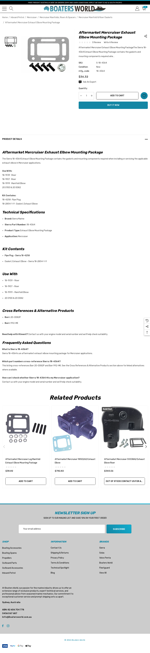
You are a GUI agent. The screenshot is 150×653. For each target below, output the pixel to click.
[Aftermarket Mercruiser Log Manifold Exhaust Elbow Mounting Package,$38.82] (25, 429)
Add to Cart (117, 95)
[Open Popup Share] (145, 36)
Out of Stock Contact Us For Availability (125, 481)
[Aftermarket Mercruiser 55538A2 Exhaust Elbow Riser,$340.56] (124, 429)
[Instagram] (8, 626)
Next (146, 447)
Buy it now (113, 105)
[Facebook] (2, 626)
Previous (4, 447)
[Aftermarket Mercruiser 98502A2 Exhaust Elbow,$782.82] (75, 429)
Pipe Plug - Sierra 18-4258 (17, 255)
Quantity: (83, 88)
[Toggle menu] (4, 8)
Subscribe (119, 529)
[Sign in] (137, 9)
